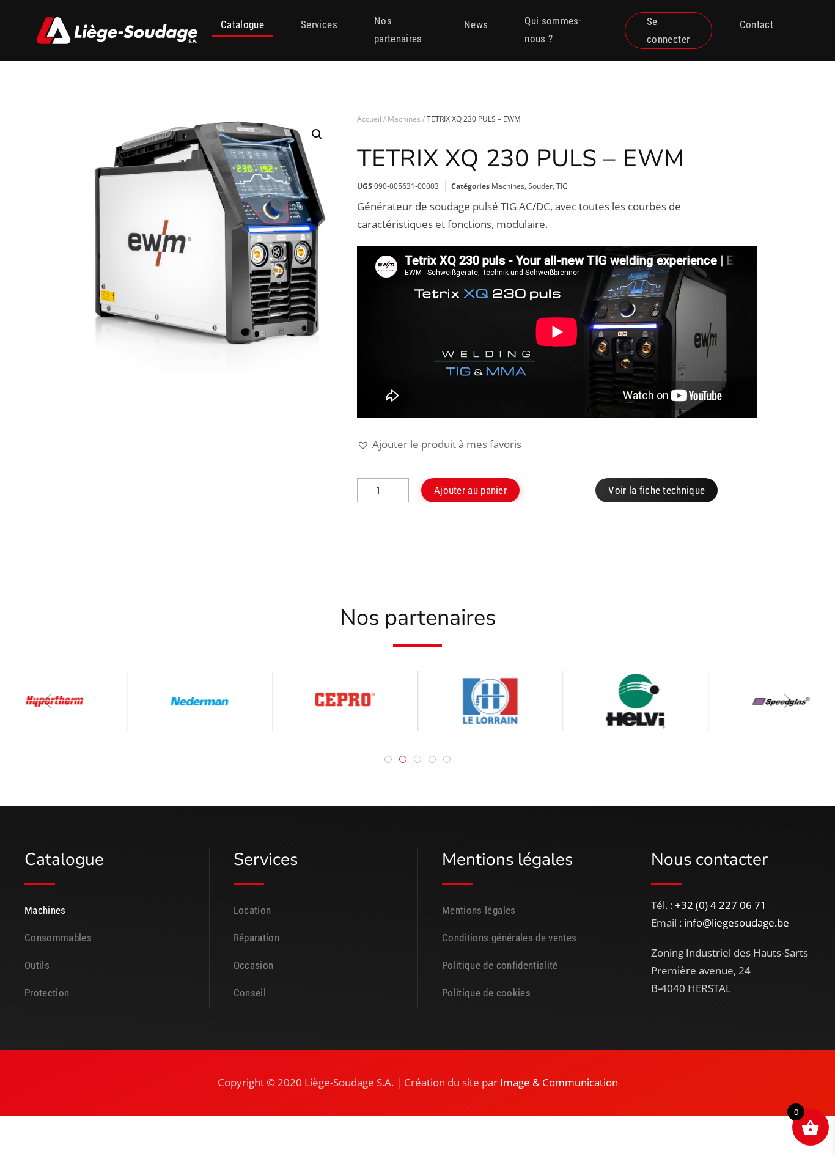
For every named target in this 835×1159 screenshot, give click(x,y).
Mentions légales (479, 910)
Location (252, 910)
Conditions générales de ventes (509, 938)
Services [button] (319, 24)
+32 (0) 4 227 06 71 (721, 905)
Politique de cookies (486, 993)
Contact (756, 24)
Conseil (250, 993)
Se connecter (668, 30)
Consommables (58, 938)
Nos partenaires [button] (398, 30)
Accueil (369, 119)
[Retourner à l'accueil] (118, 30)
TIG (562, 186)
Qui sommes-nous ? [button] (552, 30)
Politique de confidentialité (500, 965)
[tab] (388, 759)
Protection (47, 993)
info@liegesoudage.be (736, 923)
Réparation (257, 938)
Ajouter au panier (470, 490)
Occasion (254, 965)
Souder (540, 186)
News (476, 24)
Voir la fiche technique (656, 490)
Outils (37, 965)
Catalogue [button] (242, 24)
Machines (404, 119)
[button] (317, 134)
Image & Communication (559, 1082)
